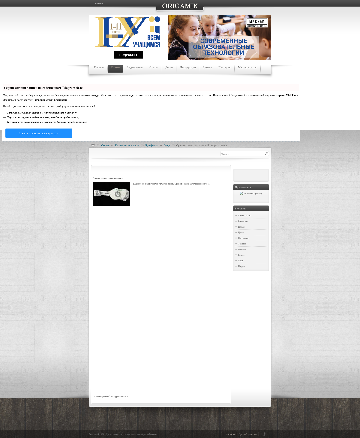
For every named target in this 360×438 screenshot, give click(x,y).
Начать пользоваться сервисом (38, 133)
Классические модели (127, 145)
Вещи (167, 145)
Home (93, 145)
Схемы (105, 145)
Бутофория (151, 145)
